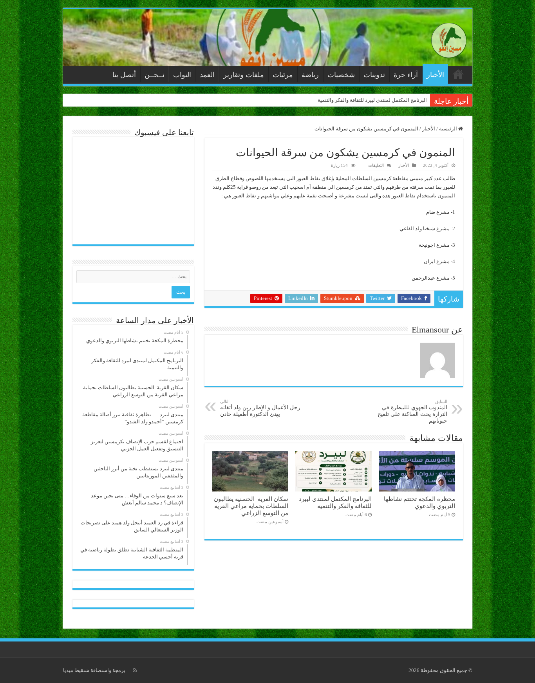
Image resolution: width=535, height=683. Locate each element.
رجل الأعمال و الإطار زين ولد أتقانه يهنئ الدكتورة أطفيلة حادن (260, 408)
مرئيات (283, 75)
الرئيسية (458, 74)
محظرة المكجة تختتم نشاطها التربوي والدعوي (419, 502)
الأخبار (435, 75)
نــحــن (154, 75)
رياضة (310, 75)
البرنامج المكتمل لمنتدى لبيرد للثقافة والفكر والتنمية (372, 100)
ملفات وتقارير (243, 75)
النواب (182, 75)
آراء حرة (406, 75)
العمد (207, 75)
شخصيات (341, 75)
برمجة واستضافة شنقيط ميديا (94, 670)
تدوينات (374, 75)
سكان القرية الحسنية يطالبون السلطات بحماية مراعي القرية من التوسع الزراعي (251, 505)
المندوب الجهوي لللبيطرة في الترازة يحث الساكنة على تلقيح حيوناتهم (412, 411)
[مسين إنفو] (448, 38)
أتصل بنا (124, 75)
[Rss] (135, 670)
